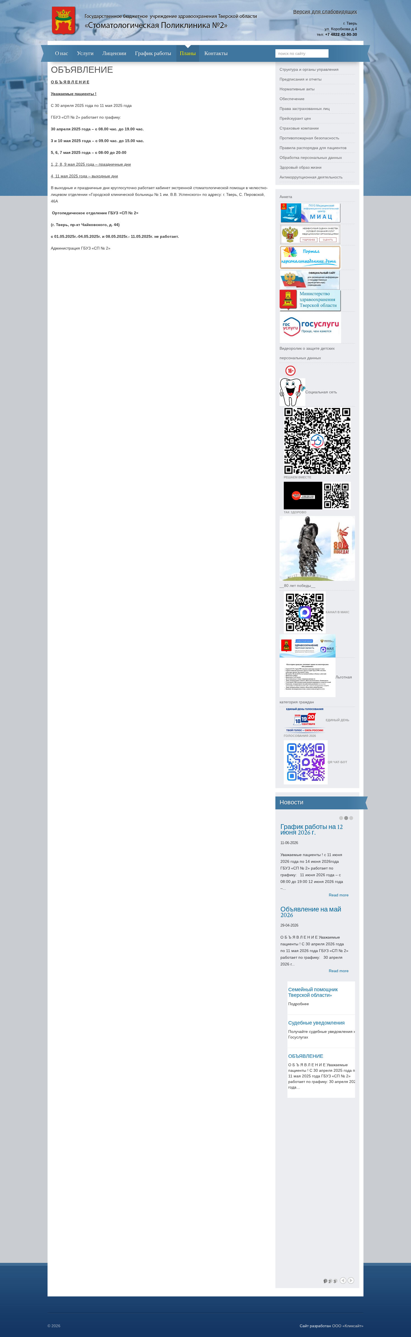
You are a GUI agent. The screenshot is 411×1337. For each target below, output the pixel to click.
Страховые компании (299, 128)
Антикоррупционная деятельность (311, 177)
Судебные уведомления (316, 1023)
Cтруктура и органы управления (309, 69)
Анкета (286, 196)
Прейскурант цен (295, 118)
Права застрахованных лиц (305, 108)
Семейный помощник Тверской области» (313, 992)
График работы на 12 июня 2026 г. (311, 830)
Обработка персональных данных (311, 157)
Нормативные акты (297, 89)
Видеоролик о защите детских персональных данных (307, 353)
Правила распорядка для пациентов (313, 147)
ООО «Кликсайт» (347, 1326)
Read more (339, 895)
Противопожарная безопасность (309, 138)
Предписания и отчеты (301, 79)
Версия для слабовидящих (325, 12)
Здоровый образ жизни (301, 167)
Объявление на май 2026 (310, 912)
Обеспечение (292, 99)
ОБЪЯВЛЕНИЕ (305, 1056)
